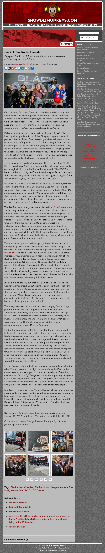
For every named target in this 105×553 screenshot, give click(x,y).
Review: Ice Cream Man (85, 53)
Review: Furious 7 (18, 526)
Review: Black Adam (19, 511)
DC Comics (38, 490)
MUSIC (49, 25)
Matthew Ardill (21, 64)
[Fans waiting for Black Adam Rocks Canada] (15, 453)
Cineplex (28, 487)
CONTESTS (83, 25)
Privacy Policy (41, 548)
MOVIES (31, 25)
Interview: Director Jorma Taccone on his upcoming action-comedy (89, 124)
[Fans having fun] (45, 481)
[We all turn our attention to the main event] (27, 481)
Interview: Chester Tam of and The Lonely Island (88, 95)
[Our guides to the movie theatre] (15, 477)
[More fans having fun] (50, 481)
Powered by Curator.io (89, 167)
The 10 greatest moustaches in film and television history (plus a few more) (89, 84)
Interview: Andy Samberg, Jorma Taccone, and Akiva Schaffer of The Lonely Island (88, 101)
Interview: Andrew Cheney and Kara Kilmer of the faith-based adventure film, (88, 116)
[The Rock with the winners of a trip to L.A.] (36, 481)
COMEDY (40, 25)
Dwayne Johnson (59, 487)
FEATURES (72, 25)
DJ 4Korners (60, 207)
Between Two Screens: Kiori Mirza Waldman (87, 48)
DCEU (28, 490)
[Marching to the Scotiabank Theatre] (41, 481)
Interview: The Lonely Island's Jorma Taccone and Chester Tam (89, 90)
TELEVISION (60, 25)
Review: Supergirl (83, 55)
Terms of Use (52, 548)
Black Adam (17, 487)
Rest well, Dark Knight (20, 507)
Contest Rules (64, 548)
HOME (11, 25)
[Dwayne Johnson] (32, 481)
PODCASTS (20, 25)
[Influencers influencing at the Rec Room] (38, 477)
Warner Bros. (17, 490)
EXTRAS (93, 25)
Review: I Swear (83, 68)
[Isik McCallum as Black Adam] (62, 453)
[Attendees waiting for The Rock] (62, 477)
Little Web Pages (59, 550)
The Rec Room (42, 487)
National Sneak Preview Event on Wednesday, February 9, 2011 (89, 108)
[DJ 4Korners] (38, 453)
